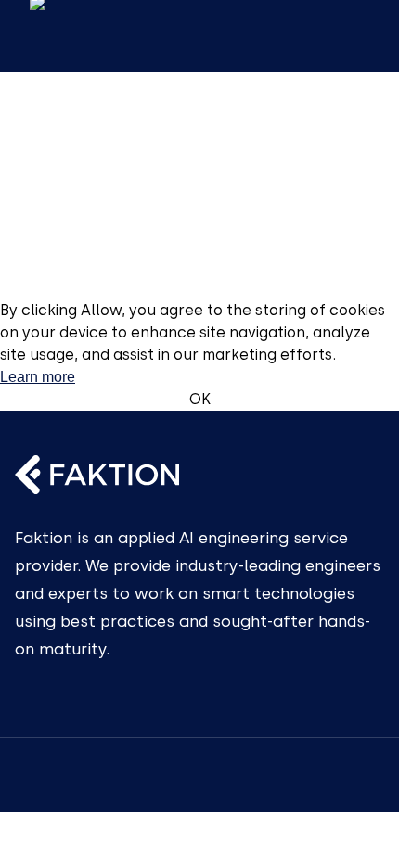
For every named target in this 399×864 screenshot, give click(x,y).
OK (200, 399)
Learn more (37, 377)
